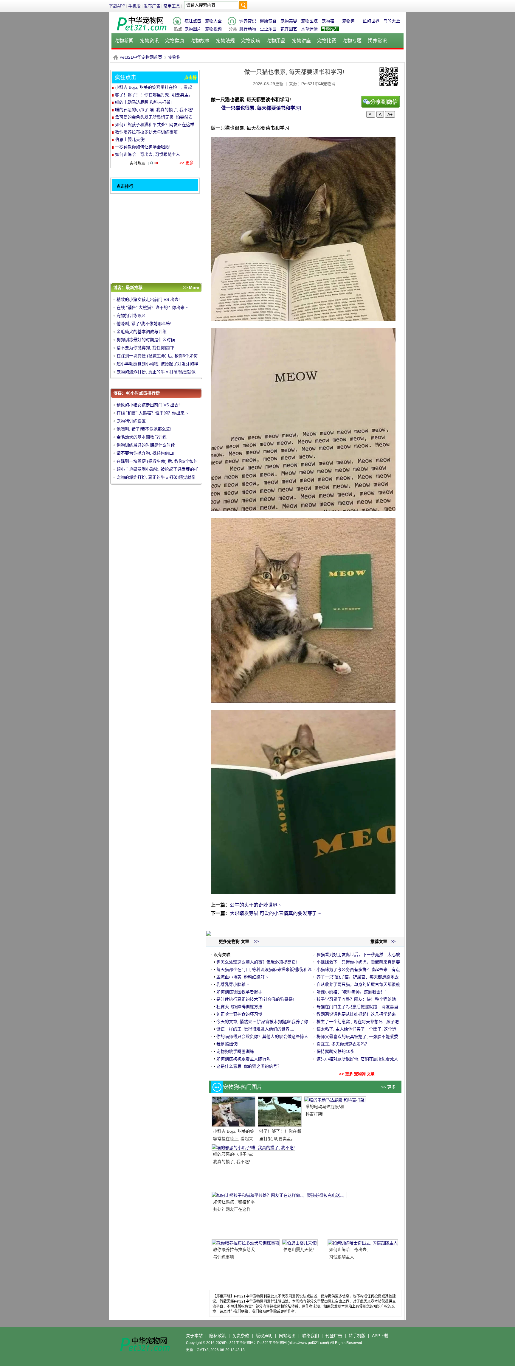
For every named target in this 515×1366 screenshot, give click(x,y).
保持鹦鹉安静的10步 (336, 1051)
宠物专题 (352, 40)
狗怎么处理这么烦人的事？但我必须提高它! (256, 962)
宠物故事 (200, 40)
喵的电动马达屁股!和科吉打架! (143, 102)
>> (392, 941)
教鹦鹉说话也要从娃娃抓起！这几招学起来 (356, 1014)
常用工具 (171, 6)
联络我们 (310, 1335)
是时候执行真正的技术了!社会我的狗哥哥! (255, 999)
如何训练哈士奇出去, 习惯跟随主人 (147, 154)
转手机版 (357, 1335)
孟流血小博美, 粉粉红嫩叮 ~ (242, 977)
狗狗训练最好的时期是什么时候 (146, 339)
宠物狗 (348, 20)
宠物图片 (192, 29)
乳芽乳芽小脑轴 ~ (232, 984)
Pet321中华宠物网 (115, 57)
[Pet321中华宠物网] (141, 31)
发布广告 (152, 6)
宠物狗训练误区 (131, 315)
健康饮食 (268, 20)
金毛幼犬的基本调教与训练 (142, 331)
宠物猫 (328, 20)
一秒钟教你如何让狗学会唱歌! (142, 146)
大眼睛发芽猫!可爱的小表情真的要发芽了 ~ (275, 913)
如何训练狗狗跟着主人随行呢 (243, 1058)
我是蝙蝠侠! (227, 1044)
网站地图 (287, 1335)
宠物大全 (213, 20)
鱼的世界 (371, 20)
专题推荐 (330, 29)
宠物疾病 (250, 40)
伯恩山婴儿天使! (298, 1249)
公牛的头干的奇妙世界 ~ (255, 904)
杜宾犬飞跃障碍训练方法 (239, 1006)
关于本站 (194, 1335)
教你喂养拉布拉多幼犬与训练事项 (146, 132)
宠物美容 (288, 20)
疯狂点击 (192, 20)
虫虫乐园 (268, 29)
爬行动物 (247, 29)
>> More (191, 287)
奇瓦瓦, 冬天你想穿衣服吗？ (343, 1044)
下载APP (117, 6)
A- (371, 114)
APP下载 (380, 1335)
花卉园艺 (288, 29)
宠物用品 (276, 40)
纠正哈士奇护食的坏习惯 (239, 1014)
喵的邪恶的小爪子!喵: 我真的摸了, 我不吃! (154, 109)
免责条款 (240, 1335)
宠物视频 (213, 29)
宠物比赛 (326, 40)
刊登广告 (333, 1335)
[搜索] (243, 6)
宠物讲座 (301, 40)
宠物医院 (309, 20)
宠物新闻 (124, 40)
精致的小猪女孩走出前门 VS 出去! (148, 299)
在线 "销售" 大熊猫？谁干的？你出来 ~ (152, 307)
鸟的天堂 (391, 20)
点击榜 (190, 77)
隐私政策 (217, 1335)
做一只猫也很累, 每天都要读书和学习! (261, 108)
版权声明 (264, 1335)
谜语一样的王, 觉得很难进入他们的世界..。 (256, 1029)
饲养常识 (247, 20)
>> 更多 (388, 1087)
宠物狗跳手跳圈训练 (235, 1051)
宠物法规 (225, 40)
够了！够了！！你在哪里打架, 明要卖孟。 (154, 94)
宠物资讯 (149, 40)
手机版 (134, 6)
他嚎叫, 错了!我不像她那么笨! (144, 323)
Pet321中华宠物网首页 (141, 57)
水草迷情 (309, 29)
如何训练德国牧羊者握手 (239, 991)
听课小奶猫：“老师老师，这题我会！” (351, 991)
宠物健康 (174, 40)
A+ (390, 114)
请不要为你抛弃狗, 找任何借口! (145, 347)
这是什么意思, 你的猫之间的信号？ (248, 1066)
